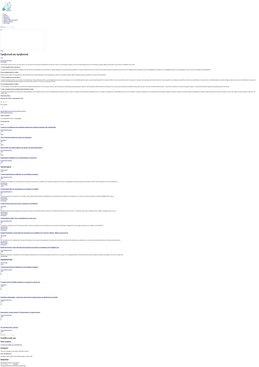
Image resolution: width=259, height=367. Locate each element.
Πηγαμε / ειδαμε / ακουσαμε (10, 20)
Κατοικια (5, 15)
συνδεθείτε (18, 118)
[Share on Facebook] (2, 102)
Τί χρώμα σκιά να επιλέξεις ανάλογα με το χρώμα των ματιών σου (20, 282)
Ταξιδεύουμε (6, 18)
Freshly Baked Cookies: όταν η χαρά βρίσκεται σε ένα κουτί (18, 218)
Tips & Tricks (6, 23)
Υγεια (4, 14)
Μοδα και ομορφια (8, 21)
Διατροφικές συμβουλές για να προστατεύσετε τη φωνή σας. (19, 158)
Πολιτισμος (6, 17)
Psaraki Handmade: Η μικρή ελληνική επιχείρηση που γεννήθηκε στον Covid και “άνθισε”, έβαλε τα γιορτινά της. (34, 233)
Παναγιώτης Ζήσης (7, 60)
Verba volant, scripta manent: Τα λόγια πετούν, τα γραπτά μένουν (20, 312)
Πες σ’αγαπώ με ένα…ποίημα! (9, 327)
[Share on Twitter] (4, 102)
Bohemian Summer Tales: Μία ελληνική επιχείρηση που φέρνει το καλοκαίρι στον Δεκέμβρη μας (30, 247)
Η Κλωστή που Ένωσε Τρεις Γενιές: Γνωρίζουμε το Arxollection (19, 203)
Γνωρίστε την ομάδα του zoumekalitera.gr (11, 345)
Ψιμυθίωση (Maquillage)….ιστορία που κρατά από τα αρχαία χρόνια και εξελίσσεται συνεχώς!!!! (29, 297)
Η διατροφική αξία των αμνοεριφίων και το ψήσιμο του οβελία (19, 189)
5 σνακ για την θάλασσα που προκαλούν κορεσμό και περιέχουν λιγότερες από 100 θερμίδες (28, 127)
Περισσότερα (4, 183)
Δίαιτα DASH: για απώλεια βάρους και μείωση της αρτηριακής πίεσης (21, 147)
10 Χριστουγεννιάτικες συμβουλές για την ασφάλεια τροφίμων (19, 174)
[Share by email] (7, 102)
